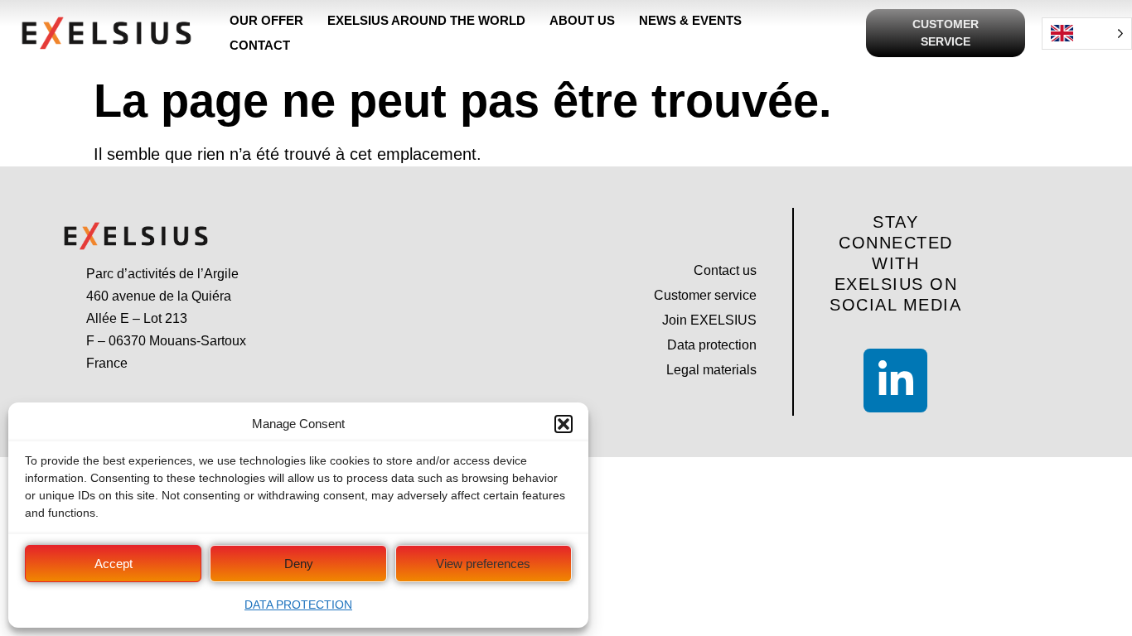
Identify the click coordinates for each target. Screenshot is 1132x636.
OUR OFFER (266, 20)
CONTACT (260, 45)
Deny (298, 563)
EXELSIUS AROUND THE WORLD (426, 20)
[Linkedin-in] (895, 380)
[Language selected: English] (1087, 33)
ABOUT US (582, 20)
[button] (563, 424)
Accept (113, 563)
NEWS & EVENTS (690, 20)
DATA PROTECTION (298, 604)
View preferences (483, 563)
